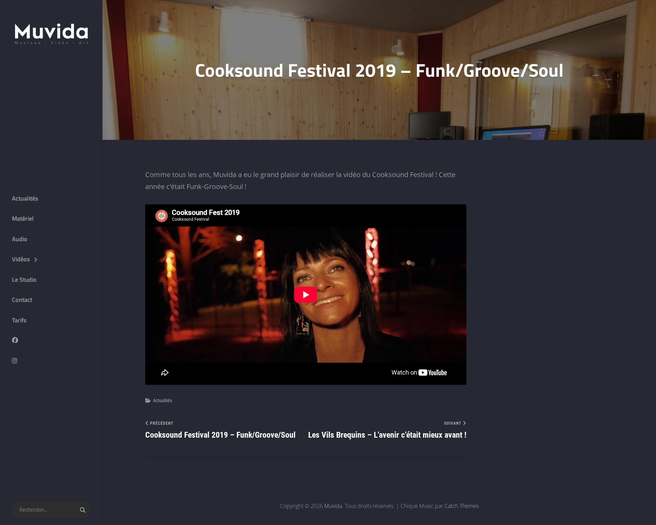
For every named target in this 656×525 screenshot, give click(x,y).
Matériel (23, 218)
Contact (22, 299)
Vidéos (21, 259)
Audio (19, 239)
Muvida (333, 506)
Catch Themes (462, 506)
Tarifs (19, 320)
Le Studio (24, 279)
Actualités (25, 198)
